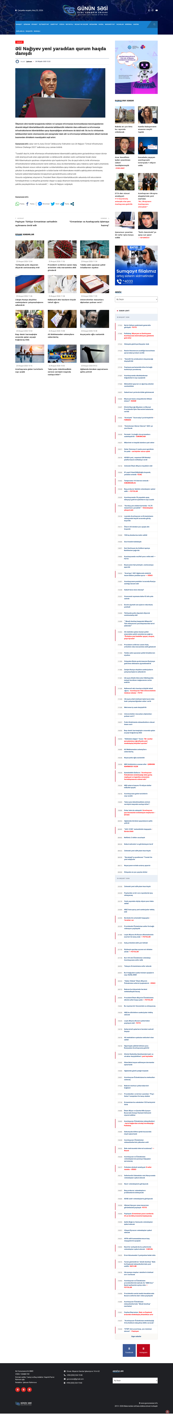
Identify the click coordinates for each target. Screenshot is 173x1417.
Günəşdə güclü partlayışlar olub (136, 344)
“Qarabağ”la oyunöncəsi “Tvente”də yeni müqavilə (138, 858)
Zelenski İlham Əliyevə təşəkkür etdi (138, 466)
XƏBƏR (19, 42)
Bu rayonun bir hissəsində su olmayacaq (139, 1006)
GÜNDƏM (27, 24)
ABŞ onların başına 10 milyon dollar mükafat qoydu (137, 786)
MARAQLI (37, 31)
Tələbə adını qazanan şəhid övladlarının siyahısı (139, 654)
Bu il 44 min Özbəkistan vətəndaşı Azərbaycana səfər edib (137, 959)
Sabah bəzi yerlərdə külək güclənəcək (139, 392)
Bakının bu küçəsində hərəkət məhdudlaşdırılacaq (135, 990)
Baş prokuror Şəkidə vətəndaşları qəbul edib (139, 490)
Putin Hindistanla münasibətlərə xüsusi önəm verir (139, 723)
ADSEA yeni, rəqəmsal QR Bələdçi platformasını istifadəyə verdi (137, 459)
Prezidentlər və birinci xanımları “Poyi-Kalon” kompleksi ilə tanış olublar (139, 1095)
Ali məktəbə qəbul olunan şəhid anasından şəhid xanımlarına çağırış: (139, 635)
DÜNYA (61, 24)
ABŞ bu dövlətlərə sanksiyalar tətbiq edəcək (138, 1013)
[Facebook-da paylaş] (29, 204)
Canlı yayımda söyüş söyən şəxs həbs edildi (139, 902)
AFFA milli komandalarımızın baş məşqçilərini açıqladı (137, 1240)
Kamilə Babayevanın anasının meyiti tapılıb (147, 129)
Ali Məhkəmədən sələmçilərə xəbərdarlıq (135, 750)
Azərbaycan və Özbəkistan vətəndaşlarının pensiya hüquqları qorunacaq (137, 1159)
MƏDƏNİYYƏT (110, 24)
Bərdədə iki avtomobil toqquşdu (137, 919)
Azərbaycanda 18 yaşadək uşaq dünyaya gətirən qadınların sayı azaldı (139, 498)
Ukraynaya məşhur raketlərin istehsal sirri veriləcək (138, 1273)
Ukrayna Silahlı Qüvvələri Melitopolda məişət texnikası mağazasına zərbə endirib (138, 680)
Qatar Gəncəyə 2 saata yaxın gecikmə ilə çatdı (139, 450)
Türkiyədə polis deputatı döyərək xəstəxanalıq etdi (137, 614)
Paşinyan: (138, 1215)
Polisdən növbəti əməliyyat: (138, 1168)
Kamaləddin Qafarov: (138, 776)
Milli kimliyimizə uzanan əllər (139, 765)
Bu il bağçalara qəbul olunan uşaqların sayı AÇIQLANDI (139, 974)
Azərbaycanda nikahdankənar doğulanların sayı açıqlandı (136, 377)
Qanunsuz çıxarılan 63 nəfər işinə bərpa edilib (124, 235)
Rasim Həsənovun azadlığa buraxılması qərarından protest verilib (139, 352)
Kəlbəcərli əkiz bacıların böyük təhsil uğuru (140, 690)
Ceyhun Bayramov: (138, 1313)
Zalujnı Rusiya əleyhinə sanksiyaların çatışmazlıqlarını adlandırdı (29, 302)
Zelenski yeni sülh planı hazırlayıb (137, 851)
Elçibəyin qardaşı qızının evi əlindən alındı (138, 950)
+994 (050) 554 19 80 (74, 1375)
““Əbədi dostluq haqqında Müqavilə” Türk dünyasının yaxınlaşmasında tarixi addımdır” (139, 623)
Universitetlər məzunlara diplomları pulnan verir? (138, 715)
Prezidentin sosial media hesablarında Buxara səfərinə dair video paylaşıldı (139, 1294)
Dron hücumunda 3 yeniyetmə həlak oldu (139, 1255)
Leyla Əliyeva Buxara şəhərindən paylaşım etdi (137, 1022)
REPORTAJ (69, 24)
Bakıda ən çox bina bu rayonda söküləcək (123, 129)
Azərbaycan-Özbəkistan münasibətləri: (139, 1123)
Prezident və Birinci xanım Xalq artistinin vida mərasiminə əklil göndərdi (62, 267)
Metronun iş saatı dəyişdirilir (135, 707)
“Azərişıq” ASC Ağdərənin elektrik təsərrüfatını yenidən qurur (138, 574)
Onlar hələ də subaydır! (139, 812)
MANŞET (19, 24)
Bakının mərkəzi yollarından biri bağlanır (136, 1087)
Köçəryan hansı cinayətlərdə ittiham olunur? (138, 400)
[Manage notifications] (167, 1412)
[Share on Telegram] (64, 204)
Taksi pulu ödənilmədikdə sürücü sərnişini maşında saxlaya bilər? (59, 372)
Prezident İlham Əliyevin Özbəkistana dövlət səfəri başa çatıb (138, 999)
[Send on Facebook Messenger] (44, 204)
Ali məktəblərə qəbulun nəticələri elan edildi (139, 1039)
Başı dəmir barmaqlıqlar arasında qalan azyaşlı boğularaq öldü (26, 337)
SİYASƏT (34, 24)
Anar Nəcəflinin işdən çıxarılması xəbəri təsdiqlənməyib (122, 162)
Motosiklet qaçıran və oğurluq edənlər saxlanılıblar (139, 385)
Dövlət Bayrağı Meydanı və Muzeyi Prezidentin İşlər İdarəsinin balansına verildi (138, 409)
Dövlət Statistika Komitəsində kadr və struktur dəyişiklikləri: (138, 1055)
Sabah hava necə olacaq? (134, 590)
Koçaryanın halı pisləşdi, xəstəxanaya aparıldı (138, 566)
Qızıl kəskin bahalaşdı (132, 542)
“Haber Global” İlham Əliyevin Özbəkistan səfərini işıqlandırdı (139, 982)
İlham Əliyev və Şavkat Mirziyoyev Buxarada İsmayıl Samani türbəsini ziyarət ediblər (137, 1113)
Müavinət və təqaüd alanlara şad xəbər (139, 442)
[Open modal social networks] (72, 204)
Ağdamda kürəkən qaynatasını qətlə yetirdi (138, 822)
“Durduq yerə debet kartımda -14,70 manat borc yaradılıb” (138, 508)
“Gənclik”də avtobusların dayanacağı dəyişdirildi (138, 360)
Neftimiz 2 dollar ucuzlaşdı (134, 837)
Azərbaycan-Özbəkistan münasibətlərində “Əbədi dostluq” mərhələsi (137, 1304)
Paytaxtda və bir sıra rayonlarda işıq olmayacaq (138, 894)
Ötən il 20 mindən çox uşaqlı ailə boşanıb (136, 528)
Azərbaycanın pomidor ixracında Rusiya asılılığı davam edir (139, 582)
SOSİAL (101, 24)
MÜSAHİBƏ (93, 24)
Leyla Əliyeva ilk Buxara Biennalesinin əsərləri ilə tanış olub (138, 936)
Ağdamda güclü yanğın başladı (136, 1071)
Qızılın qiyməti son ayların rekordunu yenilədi (138, 606)
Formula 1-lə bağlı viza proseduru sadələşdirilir (137, 435)
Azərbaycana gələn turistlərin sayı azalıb (135, 795)
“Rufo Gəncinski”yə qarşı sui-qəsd (147, 235)
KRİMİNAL (128, 24)
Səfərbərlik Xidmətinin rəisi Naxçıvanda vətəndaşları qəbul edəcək (139, 1177)
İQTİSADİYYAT (44, 24)
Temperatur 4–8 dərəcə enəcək (136, 482)
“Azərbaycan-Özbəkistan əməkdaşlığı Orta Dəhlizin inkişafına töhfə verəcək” (139, 1322)
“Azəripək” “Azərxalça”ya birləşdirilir (139, 419)
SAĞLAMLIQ (20, 31)
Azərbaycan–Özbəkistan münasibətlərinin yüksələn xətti (136, 1141)
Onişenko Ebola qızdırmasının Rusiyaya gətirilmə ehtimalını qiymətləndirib (139, 662)
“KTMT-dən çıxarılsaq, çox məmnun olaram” (138, 1330)
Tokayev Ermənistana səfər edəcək (137, 966)
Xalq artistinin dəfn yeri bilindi (136, 943)
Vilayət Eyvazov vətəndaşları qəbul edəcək (138, 1231)
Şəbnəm (29, 61)
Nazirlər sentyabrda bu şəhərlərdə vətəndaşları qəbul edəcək (138, 1248)
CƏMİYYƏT (54, 24)
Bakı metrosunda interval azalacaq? (139, 1149)
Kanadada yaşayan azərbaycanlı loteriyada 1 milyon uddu (147, 161)
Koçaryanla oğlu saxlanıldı (92, 334)
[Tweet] (55, 204)
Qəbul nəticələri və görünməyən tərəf (138, 844)
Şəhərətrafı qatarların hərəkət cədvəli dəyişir (139, 1030)
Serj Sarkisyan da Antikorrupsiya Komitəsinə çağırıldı (137, 549)
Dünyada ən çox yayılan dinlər (135, 872)
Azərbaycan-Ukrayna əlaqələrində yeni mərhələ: (147, 200)
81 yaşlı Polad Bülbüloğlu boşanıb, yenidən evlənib (137, 473)
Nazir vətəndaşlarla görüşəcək (136, 1184)
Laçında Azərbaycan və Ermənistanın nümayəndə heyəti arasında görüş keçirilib (138, 518)
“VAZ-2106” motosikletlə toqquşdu (138, 830)
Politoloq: (139, 335)
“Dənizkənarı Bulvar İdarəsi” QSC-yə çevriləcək (138, 427)
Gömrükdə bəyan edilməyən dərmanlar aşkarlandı (139, 1063)
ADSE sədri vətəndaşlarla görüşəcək (138, 1199)
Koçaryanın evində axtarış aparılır (137, 865)
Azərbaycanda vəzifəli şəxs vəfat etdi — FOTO (140, 558)
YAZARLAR (120, 24)
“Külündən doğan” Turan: (138, 741)
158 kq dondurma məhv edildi (135, 535)
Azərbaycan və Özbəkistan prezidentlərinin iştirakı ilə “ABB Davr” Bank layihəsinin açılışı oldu (139, 1284)
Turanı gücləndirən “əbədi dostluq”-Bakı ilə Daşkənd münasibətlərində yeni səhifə (139, 1264)
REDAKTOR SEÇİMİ (81, 24)
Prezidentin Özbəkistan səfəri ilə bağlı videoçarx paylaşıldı (139, 927)
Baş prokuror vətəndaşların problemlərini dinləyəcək (135, 1191)
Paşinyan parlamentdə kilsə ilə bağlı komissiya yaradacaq (138, 368)
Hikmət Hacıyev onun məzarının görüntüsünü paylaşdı (136, 1206)
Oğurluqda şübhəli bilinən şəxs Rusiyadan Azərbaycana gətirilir (136, 1047)
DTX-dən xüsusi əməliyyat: (123, 198)
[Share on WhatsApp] (19, 204)
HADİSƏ (136, 24)
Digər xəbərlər (136, 1336)
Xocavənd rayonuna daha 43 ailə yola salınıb (138, 597)
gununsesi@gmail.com (75, 1379)
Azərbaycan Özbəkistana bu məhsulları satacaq (139, 1078)
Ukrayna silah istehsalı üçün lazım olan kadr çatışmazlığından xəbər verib (139, 700)
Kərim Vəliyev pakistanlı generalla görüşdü (137, 326)
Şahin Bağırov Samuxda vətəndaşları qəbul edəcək (138, 1223)
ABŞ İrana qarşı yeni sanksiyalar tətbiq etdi (139, 911)
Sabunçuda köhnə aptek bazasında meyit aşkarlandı (137, 1133)
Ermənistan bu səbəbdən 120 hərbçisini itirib (139, 1103)
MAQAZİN (29, 31)
